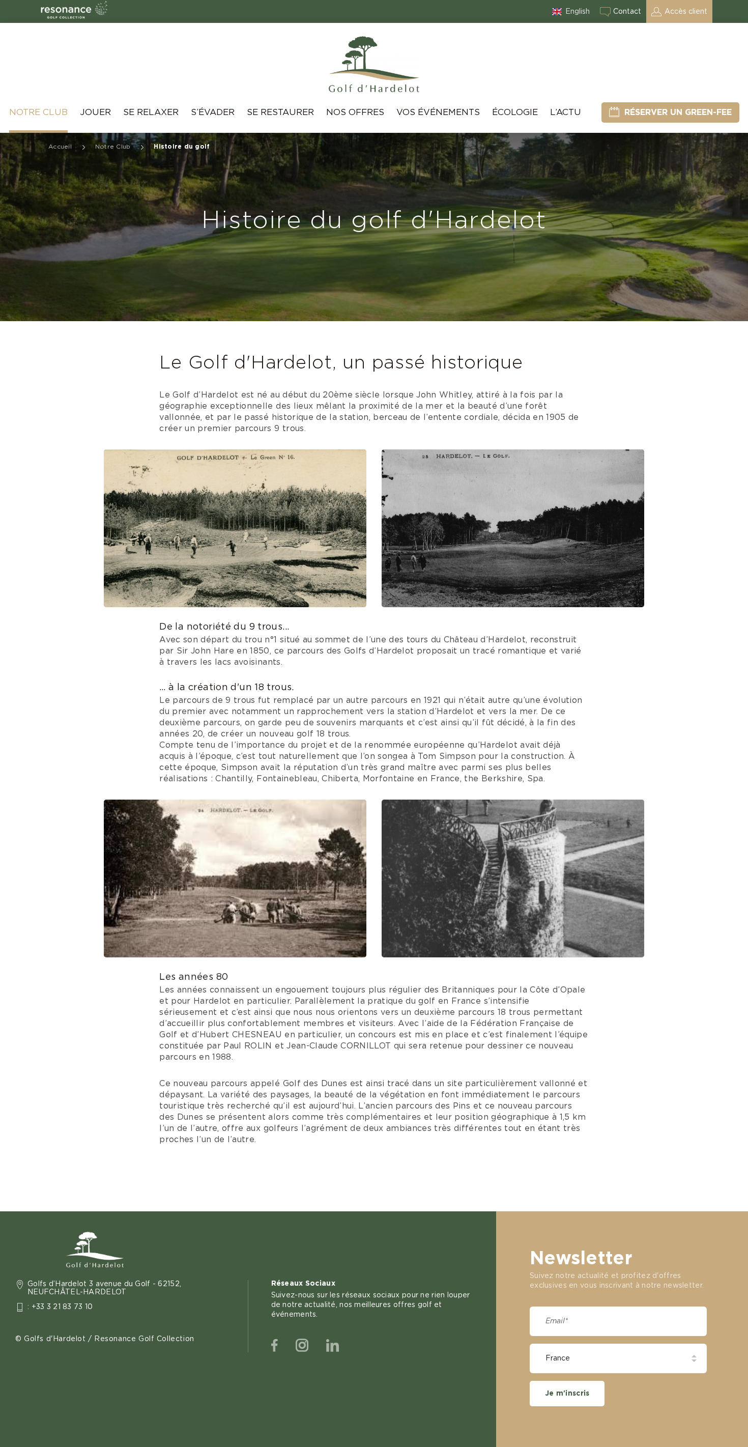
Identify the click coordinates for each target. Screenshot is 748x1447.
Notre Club (38, 112)
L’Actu (565, 112)
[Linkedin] (332, 1345)
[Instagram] (302, 1345)
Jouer (95, 112)
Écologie (515, 112)
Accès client (686, 11)
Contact (627, 11)
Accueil (60, 147)
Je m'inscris (567, 1393)
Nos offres (355, 112)
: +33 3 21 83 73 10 (60, 1307)
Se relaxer (151, 112)
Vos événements (438, 112)
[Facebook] (274, 1345)
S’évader (213, 112)
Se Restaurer (280, 112)
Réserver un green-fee (678, 112)
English (577, 11)
